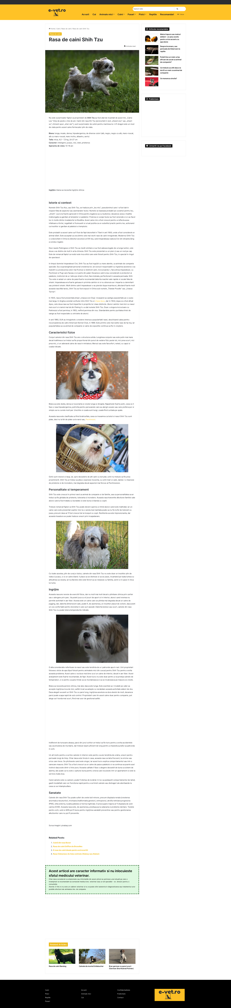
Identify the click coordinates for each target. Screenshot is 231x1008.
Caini (120, 14)
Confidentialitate (123, 990)
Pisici (142, 14)
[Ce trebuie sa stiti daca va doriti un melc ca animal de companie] (151, 71)
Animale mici (106, 14)
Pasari (131, 14)
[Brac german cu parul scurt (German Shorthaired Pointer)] (122, 956)
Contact (120, 997)
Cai (94, 14)
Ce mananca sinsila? (168, 78)
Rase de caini (66, 29)
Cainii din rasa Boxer (62, 843)
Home (52, 29)
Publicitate (121, 994)
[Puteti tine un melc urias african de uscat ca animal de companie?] (151, 60)
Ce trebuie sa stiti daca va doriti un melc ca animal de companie (171, 70)
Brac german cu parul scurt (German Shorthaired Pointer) (121, 967)
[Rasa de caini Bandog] (62, 956)
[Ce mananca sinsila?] (151, 81)
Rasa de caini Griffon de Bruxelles (67, 846)
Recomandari (167, 14)
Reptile (153, 14)
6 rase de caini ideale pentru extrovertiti (70, 850)
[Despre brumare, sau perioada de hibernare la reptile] (151, 49)
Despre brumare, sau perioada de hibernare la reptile (170, 48)
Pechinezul (90, 419)
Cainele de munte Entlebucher (91, 966)
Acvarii (85, 14)
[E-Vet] (57, 15)
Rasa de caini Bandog (57, 966)
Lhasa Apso (100, 301)
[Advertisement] (92, 167)
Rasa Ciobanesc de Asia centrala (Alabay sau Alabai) (76, 854)
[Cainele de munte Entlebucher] (92, 956)
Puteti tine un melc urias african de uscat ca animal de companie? (170, 59)
